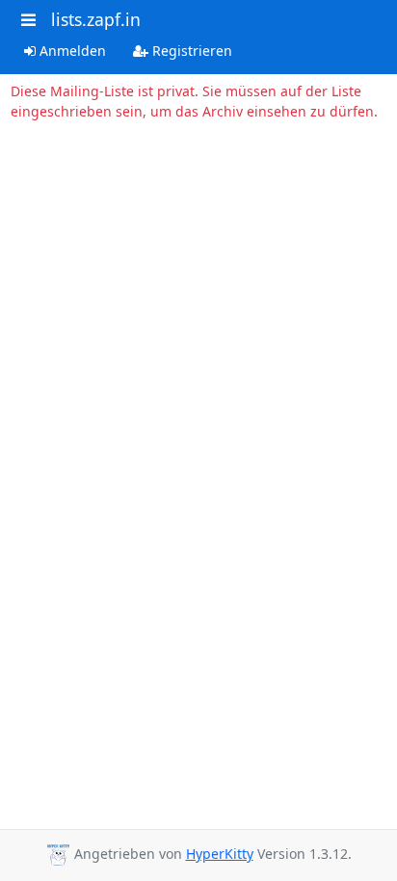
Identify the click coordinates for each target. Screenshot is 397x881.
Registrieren (190, 50)
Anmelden (71, 50)
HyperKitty (219, 853)
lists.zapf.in (96, 19)
